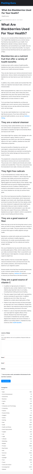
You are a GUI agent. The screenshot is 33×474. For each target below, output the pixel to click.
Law (3, 434)
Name (3, 357)
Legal (3, 436)
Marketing (4, 441)
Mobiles (4, 443)
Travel (3, 462)
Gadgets (4, 415)
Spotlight (4, 457)
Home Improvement (7, 429)
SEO (3, 450)
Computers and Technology (9, 406)
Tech (3, 460)
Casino (4, 401)
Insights (4, 431)
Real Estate (5, 448)
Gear (3, 422)
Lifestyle (4, 438)
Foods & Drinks (5, 413)
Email (3, 363)
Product (4, 445)
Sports (3, 455)
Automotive (5, 396)
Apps (3, 391)
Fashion (4, 410)
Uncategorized (5, 467)
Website (3, 368)
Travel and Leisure (6, 464)
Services (4, 452)
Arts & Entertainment (7, 394)
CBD (3, 403)
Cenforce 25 (17, 273)
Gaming (4, 420)
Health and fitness (6, 427)
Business (4, 399)
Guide (3, 424)
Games (4, 417)
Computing (5, 408)
